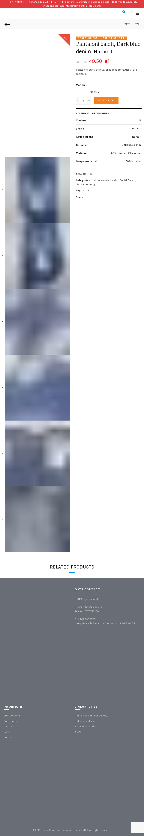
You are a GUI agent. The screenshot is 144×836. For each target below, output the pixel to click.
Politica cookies (84, 721)
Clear (96, 92)
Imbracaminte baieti (104, 180)
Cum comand (12, 715)
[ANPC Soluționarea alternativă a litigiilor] (93, 757)
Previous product (127, 24)
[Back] (7, 24)
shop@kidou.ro (38, 2)
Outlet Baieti (126, 180)
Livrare (8, 726)
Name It (103, 51)
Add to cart (106, 100)
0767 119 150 (17, 2)
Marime (81, 85)
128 (140, 120)
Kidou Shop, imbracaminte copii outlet (65, 830)
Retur (7, 732)
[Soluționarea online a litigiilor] (93, 795)
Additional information (92, 113)
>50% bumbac (133, 161)
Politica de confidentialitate (91, 715)
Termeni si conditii (86, 726)
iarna (85, 190)
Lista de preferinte (123, 12)
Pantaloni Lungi (85, 184)
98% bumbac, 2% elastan (126, 153)
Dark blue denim (132, 144)
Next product (136, 24)
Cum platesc (11, 721)
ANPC (78, 732)
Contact (9, 737)
